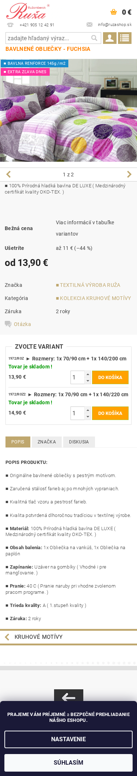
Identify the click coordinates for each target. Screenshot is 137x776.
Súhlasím (68, 762)
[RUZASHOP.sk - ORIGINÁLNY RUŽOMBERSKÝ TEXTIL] (34, 9)
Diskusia (79, 442)
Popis (17, 442)
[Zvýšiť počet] (87, 374)
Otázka (22, 324)
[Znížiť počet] (87, 380)
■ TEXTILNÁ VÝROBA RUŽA (88, 285)
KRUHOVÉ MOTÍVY (38, 637)
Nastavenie (68, 739)
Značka (47, 442)
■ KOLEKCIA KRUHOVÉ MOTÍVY (93, 298)
